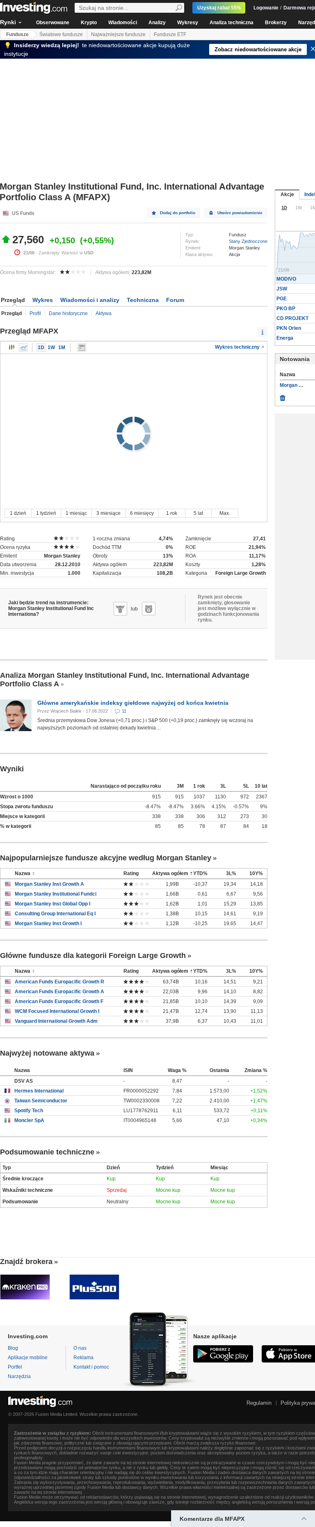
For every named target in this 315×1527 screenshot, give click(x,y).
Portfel (15, 1367)
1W (51, 347)
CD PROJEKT (292, 318)
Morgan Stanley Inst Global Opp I (52, 904)
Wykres (42, 300)
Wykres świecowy (11, 347)
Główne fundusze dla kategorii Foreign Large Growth (93, 955)
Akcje (287, 194)
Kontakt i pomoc (91, 1367)
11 (124, 711)
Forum (175, 300)
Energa (284, 338)
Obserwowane (52, 22)
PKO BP (285, 308)
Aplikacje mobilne (28, 1357)
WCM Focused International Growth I (57, 1011)
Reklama (83, 1357)
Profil (35, 313)
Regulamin (259, 1403)
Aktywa (104, 313)
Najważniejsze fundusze (118, 34)
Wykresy (187, 22)
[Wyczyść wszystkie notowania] (282, 396)
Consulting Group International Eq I (55, 914)
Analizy (157, 22)
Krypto (89, 22)
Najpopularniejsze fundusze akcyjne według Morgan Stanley (105, 858)
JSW (281, 289)
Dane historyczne (68, 313)
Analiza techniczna (231, 22)
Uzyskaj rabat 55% (219, 8)
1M (61, 347)
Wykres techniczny (238, 347)
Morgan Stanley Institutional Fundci (55, 894)
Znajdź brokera (26, 1261)
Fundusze (17, 34)
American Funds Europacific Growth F (59, 1001)
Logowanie (265, 8)
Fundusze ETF (170, 34)
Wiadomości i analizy (89, 300)
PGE (281, 299)
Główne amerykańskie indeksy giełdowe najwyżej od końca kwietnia (132, 702)
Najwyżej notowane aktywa (47, 1053)
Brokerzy (276, 22)
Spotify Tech (28, 1110)
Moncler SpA (29, 1120)
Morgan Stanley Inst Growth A (49, 884)
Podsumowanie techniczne (47, 1152)
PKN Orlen (288, 328)
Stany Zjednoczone (248, 241)
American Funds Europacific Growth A (59, 991)
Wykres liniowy (23, 347)
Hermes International (39, 1091)
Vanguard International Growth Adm (56, 1021)
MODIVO (286, 279)
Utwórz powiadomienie (239, 212)
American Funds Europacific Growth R (59, 982)
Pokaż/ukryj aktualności (81, 347)
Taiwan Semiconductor (40, 1101)
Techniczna (143, 300)
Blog (13, 1348)
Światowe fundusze (61, 34)
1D (41, 347)
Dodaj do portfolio (177, 212)
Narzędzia (19, 1376)
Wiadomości (122, 22)
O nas (80, 1348)
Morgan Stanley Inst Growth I (48, 923)
